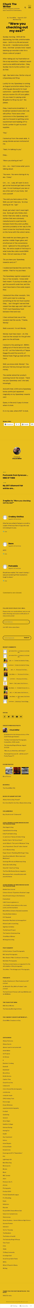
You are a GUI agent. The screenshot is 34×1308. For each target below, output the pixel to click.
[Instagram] (13, 716)
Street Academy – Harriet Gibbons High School (17, 1220)
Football (5, 1111)
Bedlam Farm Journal (9, 889)
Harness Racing (7, 1127)
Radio (4, 1201)
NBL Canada (6, 1175)
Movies (5, 1169)
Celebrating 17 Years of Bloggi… (22, 701)
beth (10, 660)
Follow (27, 621)
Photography (7, 1188)
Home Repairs (7, 1143)
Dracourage (6, 1102)
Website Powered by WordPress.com (17, 1301)
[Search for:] (17, 638)
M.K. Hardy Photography (10, 954)
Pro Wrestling (7, 1198)
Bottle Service (7, 1076)
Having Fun (6, 1130)
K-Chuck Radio (7, 1146)
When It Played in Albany (10, 1265)
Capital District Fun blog (10, 830)
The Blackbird (7, 1233)
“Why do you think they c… (22, 669)
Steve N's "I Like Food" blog (11, 868)
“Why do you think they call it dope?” (15, 750)
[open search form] (25, 7)
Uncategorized (7, 1255)
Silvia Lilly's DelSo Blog (9, 864)
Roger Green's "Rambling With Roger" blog (15, 853)
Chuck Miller (12, 17)
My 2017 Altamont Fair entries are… (13, 487)
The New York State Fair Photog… (21, 660)
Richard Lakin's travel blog (10, 923)
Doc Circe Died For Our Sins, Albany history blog (17, 803)
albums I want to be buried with (12, 1047)
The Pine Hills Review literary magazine (14, 871)
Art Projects (6, 1053)
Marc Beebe (12, 674)
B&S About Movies (8, 1005)
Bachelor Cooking (8, 1063)
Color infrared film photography (12, 1089)
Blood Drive (6, 1073)
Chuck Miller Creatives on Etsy (12, 1020)
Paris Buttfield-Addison (10, 914)
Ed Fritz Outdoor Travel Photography (14, 951)
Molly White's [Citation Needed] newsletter (15, 911)
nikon (4, 1178)
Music (4, 1172)
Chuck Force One (8, 1082)
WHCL (5, 1262)
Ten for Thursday (8, 1230)
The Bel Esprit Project (9, 930)
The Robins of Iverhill (9, 1236)
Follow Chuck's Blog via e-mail (14, 608)
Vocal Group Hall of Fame (10, 1258)
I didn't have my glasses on (11, 902)
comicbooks (6, 1092)
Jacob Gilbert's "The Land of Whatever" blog (16, 843)
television (6, 1226)
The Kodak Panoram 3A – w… (23, 688)
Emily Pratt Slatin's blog (10, 833)
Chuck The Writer (10, 5)
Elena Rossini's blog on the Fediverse (14, 896)
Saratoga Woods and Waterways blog (14, 861)
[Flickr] (21, 716)
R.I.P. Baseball (7, 917)
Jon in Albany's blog (9, 849)
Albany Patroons (8, 1041)
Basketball (6, 1070)
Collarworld (6, 1085)
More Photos (7, 776)
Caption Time (7, 1079)
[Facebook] (4, 716)
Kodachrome (6, 1150)
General (5, 1118)
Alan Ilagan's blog (8, 827)
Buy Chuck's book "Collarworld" (12, 814)
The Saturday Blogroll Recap (11, 1239)
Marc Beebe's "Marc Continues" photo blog (15, 957)
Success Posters (8, 1223)
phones (5, 1185)
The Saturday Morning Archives (12, 1009)
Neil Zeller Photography (10, 961)
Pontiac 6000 (7, 1191)
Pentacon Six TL (7, 1182)
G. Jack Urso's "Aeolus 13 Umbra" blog (14, 837)
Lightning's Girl (7, 1159)
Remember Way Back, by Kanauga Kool (14, 920)
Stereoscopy (7, 1217)
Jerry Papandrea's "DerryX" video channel (15, 846)
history (5, 1140)
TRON (4, 1249)
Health (5, 1134)
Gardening (6, 1114)
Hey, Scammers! (7, 1137)
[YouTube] (17, 716)
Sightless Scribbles (8, 927)
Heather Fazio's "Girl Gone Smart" (12, 840)
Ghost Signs (6, 1121)
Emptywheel (6, 899)
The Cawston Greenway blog (11, 933)
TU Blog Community (9, 1252)
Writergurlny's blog (8, 939)
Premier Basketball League (11, 1194)
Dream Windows (8, 1105)
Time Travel (6, 1243)
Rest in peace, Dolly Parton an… (21, 683)
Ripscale (5, 1207)
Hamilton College (8, 1124)
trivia (4, 1246)
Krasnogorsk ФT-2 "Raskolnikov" (12, 1153)
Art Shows (6, 1057)
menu (29, 5)
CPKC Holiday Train (8, 1098)
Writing (5, 1268)
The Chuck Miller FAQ (9, 788)
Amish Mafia (6, 1050)
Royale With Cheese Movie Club (12, 1210)
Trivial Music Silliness (9, 936)
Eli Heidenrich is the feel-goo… (24, 651)
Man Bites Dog (17, 19)
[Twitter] (8, 716)
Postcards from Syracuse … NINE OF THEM (15, 476)
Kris (4, 1156)
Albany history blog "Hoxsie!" (11, 799)
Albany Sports (7, 1044)
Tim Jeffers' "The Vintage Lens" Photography (16, 969)
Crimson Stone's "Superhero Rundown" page (16, 892)
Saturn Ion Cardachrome (10, 1214)
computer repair (7, 1095)
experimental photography (11, 1108)
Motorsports (6, 1166)
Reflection (6, 1204)
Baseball (5, 1066)
